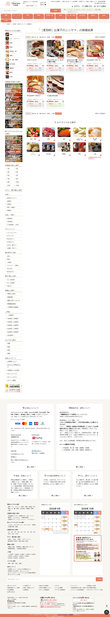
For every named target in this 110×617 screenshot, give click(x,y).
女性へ (9, 256)
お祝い (10, 539)
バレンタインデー (12, 232)
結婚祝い (9, 201)
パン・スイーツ (17, 16)
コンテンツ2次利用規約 (77, 589)
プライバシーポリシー (63, 614)
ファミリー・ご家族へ (13, 265)
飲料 (104, 15)
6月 (17, 175)
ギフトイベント (27, 539)
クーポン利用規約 (60, 589)
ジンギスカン (16, 517)
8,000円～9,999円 (12, 332)
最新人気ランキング (13, 300)
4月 (17, 172)
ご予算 (7, 312)
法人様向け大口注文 (100, 3)
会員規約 (26, 589)
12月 (17, 185)
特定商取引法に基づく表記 (78, 587)
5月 (8, 175)
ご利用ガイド (82, 1)
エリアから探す (10, 340)
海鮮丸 (34, 524)
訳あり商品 (98, 9)
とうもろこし (90, 9)
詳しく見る (30, 467)
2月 (17, 168)
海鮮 (6, 15)
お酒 (6, 20)
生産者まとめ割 (91, 585)
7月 (8, 178)
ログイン (77, 6)
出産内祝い (10, 221)
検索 (55, 10)
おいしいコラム (12, 377)
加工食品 (82, 15)
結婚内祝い (10, 218)
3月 (8, 172)
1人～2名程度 (11, 279)
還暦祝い (9, 210)
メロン (83, 9)
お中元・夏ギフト (12, 245)
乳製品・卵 (49, 15)
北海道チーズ (11, 519)
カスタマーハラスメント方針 (95, 589)
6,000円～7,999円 (12, 328)
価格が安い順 (35, 37)
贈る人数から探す (23, 541)
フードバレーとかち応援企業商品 (27, 572)
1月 (8, 168)
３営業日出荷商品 (12, 307)
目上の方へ (10, 268)
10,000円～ (10, 335)
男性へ (9, 259)
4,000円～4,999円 (12, 322)
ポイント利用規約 (44, 589)
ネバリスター (27, 524)
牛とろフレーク (18, 524)
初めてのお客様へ (56, 1)
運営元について (11, 604)
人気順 (52, 37)
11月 (8, 185)
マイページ (74, 585)
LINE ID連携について (45, 587)
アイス (18, 519)
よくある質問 (73, 1)
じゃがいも (77, 9)
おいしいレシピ (12, 373)
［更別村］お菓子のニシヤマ (34, 63)
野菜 (27, 15)
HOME (8, 24)
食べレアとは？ (30, 5)
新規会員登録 (101, 1)
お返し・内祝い (17, 539)
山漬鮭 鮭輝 (11, 526)
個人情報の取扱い (92, 587)
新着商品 (10, 297)
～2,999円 (10, 315)
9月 (8, 182)
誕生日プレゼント (12, 198)
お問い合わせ (65, 1)
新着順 (48, 37)
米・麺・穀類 (71, 15)
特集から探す (11, 293)
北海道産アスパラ (13, 515)
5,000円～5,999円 (12, 325)
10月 (17, 182)
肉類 (38, 15)
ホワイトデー (10, 235)
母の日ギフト (10, 239)
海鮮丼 (10, 517)
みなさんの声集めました (14, 366)
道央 (8, 346)
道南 (8, 353)
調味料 (93, 15)
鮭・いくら (30, 515)
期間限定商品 (11, 304)
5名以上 (9, 286)
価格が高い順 (42, 37)
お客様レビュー (12, 361)
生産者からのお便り (13, 370)
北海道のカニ (22, 515)
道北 (8, 350)
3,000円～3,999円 (12, 318)
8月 (17, 178)
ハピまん (70, 9)
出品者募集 (11, 589)
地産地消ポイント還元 (14, 587)
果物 (60, 15)
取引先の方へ (10, 271)
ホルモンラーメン (72, 11)
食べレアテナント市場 (14, 574)
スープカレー (31, 519)
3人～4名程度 (11, 282)
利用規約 (71, 614)
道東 (8, 343)
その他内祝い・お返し (13, 224)
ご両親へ (9, 262)
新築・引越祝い (11, 207)
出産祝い (9, 204)
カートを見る (101, 6)
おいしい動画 (11, 380)
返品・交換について (91, 1)
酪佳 (17, 526)
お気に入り (88, 6)
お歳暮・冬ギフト (12, 248)
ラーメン (23, 519)
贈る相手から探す (13, 541)
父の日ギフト (10, 242)
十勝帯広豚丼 (25, 517)
